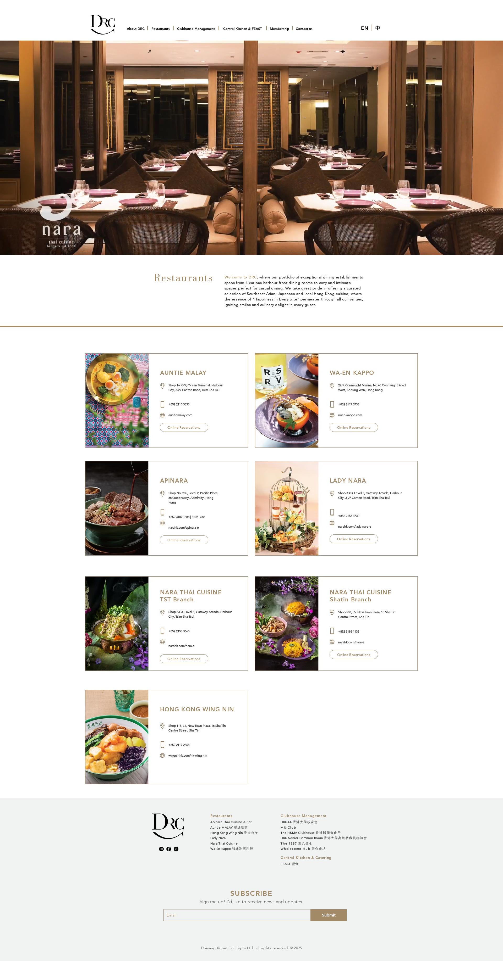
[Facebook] (168, 849)
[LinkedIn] (176, 849)
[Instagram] (161, 849)
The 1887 (297, 843)
